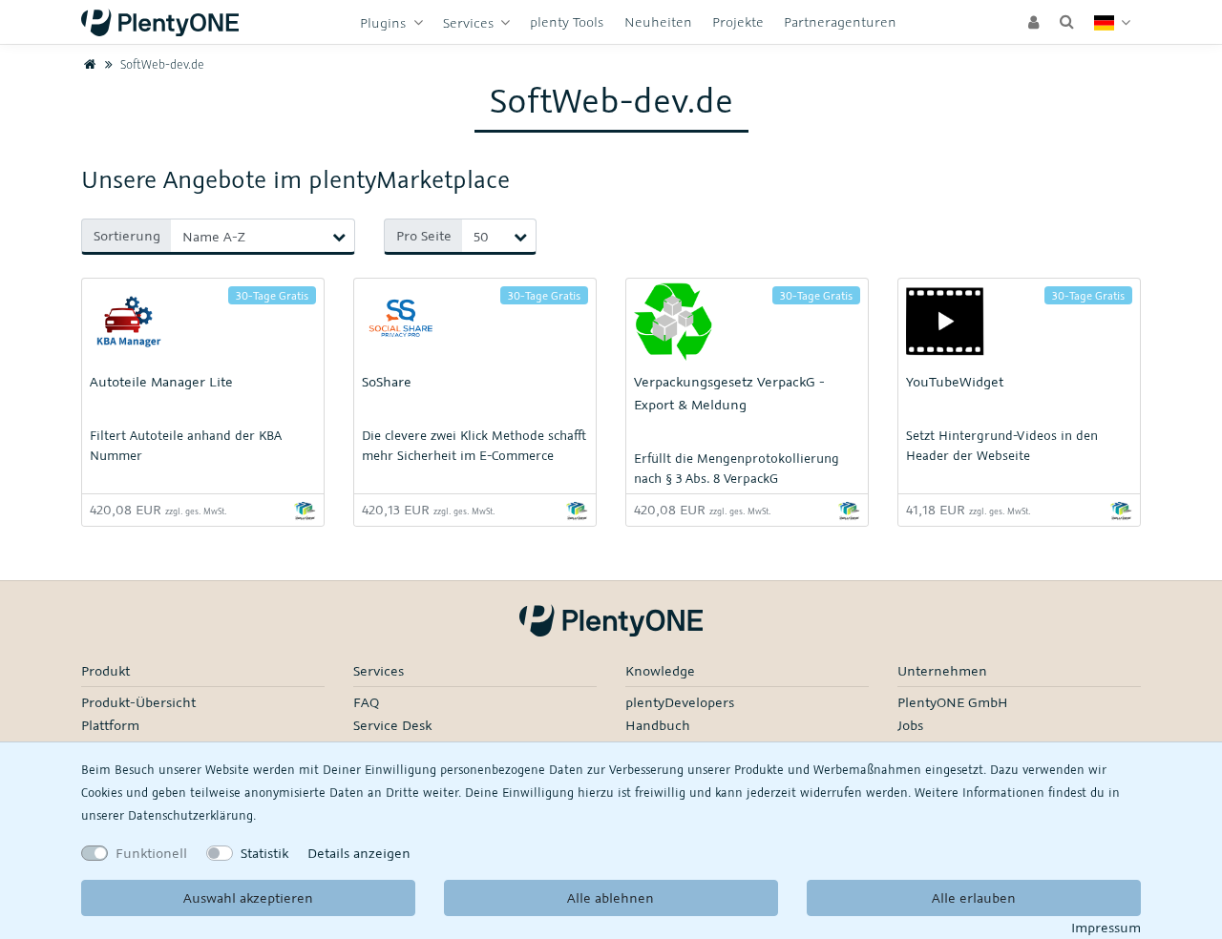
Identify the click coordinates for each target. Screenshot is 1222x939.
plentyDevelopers (679, 702)
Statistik (264, 853)
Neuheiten (658, 21)
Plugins (385, 22)
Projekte (738, 21)
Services (470, 22)
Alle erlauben (974, 897)
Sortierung (127, 235)
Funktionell (151, 853)
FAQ (366, 702)
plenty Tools (566, 21)
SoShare (386, 381)
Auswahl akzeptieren (248, 897)
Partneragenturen (840, 21)
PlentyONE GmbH (952, 702)
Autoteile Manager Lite (161, 381)
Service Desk (392, 725)
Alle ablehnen (610, 897)
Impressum (1106, 927)
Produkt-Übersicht (138, 702)
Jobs (910, 725)
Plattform (110, 725)
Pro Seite (424, 235)
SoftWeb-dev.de (160, 64)
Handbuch (657, 725)
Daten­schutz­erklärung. (192, 815)
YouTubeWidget (954, 381)
